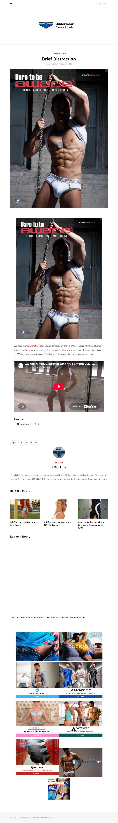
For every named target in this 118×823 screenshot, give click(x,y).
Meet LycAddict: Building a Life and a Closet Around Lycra (91, 525)
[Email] (36, 442)
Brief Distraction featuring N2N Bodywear (57, 523)
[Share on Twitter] (26, 442)
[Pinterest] (31, 442)
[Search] (97, 3)
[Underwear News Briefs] (59, 25)
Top (106, 817)
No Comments (65, 64)
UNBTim (59, 467)
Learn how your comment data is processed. (65, 617)
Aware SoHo (60, 53)
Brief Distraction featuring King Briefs (23, 523)
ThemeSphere (47, 817)
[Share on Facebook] (21, 442)
